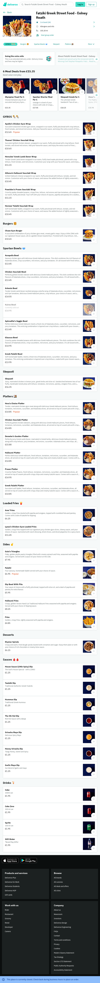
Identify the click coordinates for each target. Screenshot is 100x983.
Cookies (57, 948)
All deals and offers (61, 886)
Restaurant (9, 914)
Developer (9, 927)
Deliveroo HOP (10, 891)
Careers (8, 931)
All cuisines (58, 882)
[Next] (96, 59)
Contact (57, 936)
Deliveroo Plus (10, 878)
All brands (58, 878)
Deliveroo (10, 4)
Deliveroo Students (12, 886)
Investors (57, 918)
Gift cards (8, 895)
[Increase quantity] (26, 92)
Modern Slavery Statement (64, 953)
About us (57, 910)
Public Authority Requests (64, 966)
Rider (7, 910)
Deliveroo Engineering (62, 927)
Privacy (56, 944)
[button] (65, 22)
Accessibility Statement (63, 970)
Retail (7, 923)
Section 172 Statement (62, 961)
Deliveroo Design (60, 923)
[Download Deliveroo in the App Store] (10, 860)
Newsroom (58, 914)
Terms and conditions (62, 940)
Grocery (8, 918)
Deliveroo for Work (12, 882)
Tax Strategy (58, 957)
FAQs (56, 931)
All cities (57, 891)
